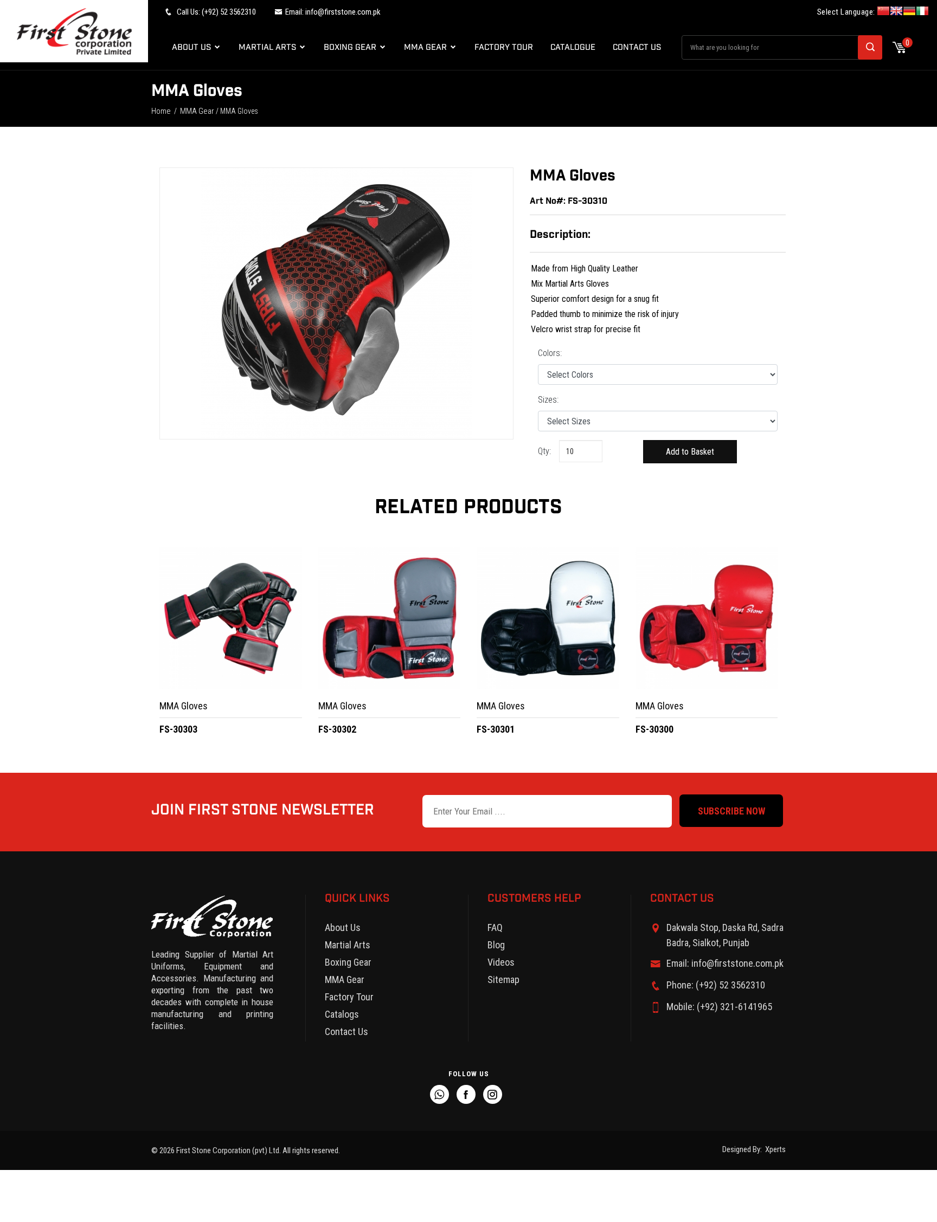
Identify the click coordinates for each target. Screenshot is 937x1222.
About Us (192, 47)
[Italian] (922, 12)
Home (161, 111)
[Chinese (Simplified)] (883, 12)
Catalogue (572, 47)
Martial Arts (268, 47)
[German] (909, 12)
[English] (896, 12)
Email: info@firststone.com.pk (725, 963)
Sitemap (503, 979)
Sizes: (548, 400)
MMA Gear (426, 47)
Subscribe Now (731, 811)
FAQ (495, 927)
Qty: (542, 451)
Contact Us (637, 47)
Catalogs (342, 1014)
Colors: (550, 353)
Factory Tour (503, 47)
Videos (501, 962)
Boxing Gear (351, 47)
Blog (496, 945)
